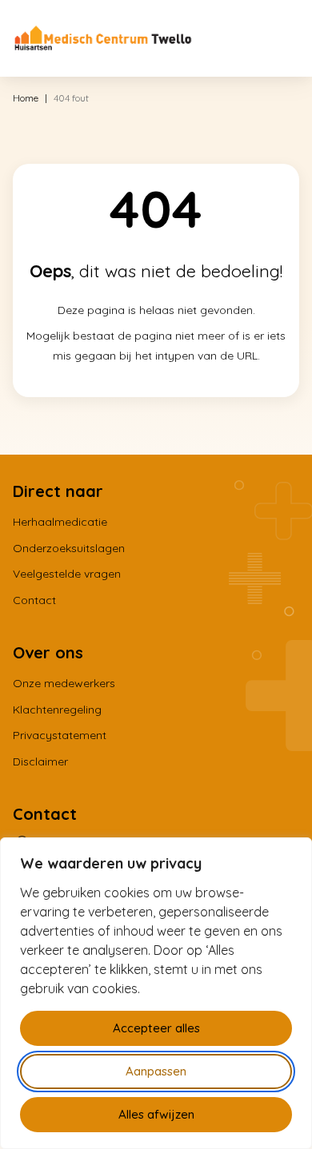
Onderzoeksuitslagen (69, 548)
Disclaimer (40, 761)
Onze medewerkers (64, 683)
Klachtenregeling (57, 709)
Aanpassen (156, 1071)
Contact (34, 600)
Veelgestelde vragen (67, 574)
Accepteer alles (156, 1028)
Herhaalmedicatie (60, 522)
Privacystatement (59, 735)
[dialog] (156, 993)
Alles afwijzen (156, 1114)
